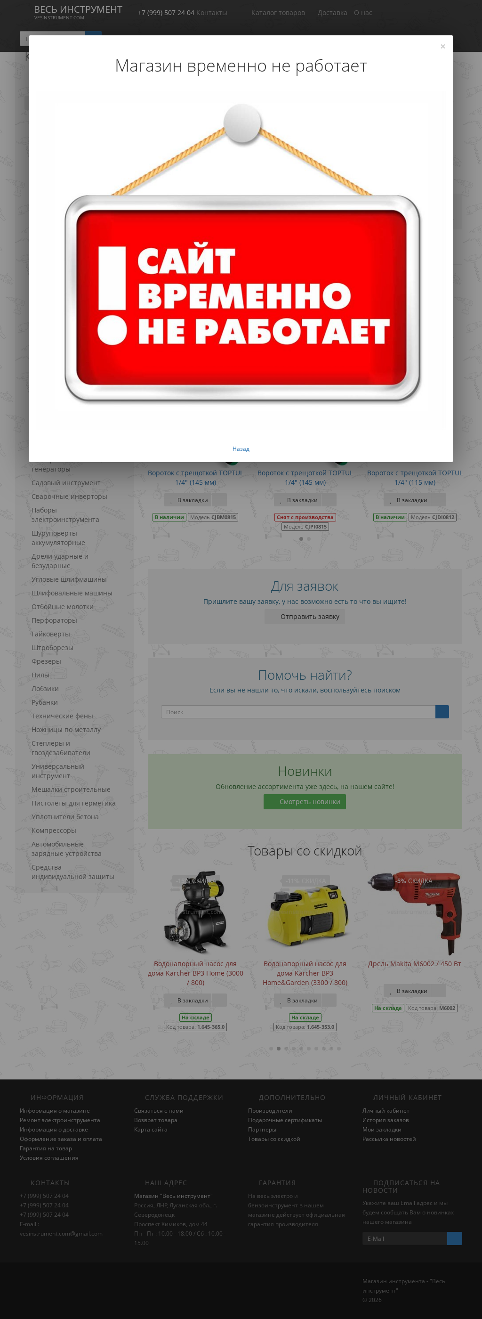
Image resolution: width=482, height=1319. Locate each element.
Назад (241, 449)
